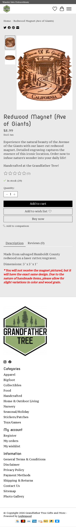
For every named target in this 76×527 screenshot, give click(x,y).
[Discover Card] (40, 521)
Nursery (9, 406)
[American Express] (34, 521)
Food (7, 390)
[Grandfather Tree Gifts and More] (7, 8)
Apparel (9, 375)
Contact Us (12, 486)
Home (7, 20)
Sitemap (10, 491)
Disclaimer (12, 465)
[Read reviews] (15, 173)
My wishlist (12, 446)
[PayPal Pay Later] (51, 521)
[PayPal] (45, 521)
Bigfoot (9, 380)
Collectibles (12, 385)
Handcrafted (13, 396)
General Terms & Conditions (25, 459)
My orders (11, 441)
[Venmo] (57, 521)
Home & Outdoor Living (21, 401)
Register (10, 436)
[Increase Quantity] (14, 194)
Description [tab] (15, 243)
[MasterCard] (23, 521)
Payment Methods (17, 475)
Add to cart (38, 204)
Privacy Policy (14, 470)
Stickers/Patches (16, 417)
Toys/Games (12, 422)
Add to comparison (17, 226)
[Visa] (29, 521)
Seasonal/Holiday (16, 412)
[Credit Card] (17, 521)
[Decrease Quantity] (7, 194)
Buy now (38, 219)
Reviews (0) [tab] (36, 243)
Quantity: (9, 188)
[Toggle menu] (68, 8)
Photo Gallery (14, 496)
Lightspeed (25, 516)
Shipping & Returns (18, 480)
